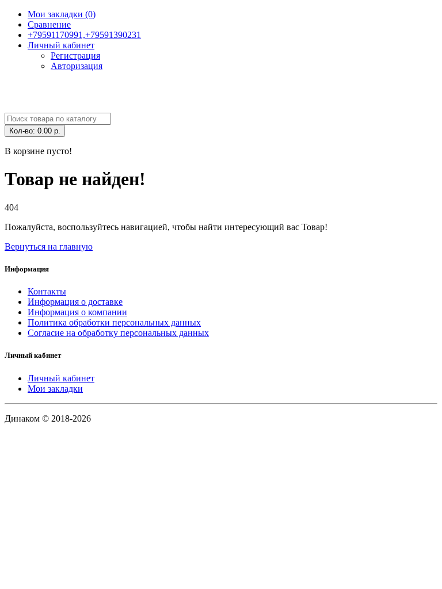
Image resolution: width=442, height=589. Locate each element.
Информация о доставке (75, 302)
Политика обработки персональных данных (114, 322)
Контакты (47, 291)
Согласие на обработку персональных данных (118, 333)
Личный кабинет (61, 378)
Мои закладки (55, 388)
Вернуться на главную (49, 246)
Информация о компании (77, 312)
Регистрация (75, 55)
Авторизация (76, 66)
